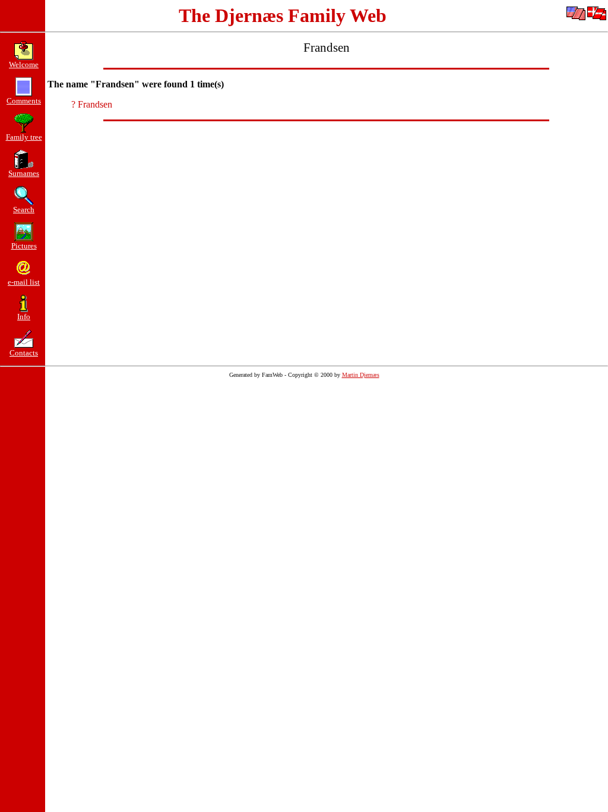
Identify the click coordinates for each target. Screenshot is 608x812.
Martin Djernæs (360, 375)
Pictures (24, 245)
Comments (24, 100)
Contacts (24, 352)
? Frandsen (91, 104)
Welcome (24, 64)
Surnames (23, 173)
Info (23, 316)
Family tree (24, 137)
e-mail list (24, 282)
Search (23, 209)
